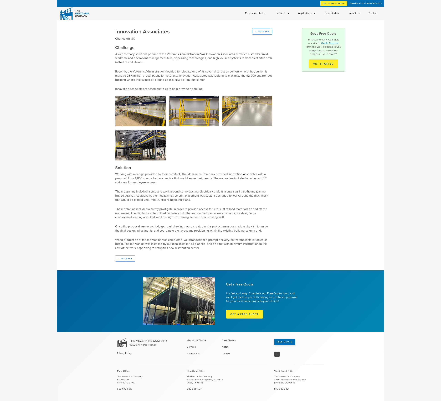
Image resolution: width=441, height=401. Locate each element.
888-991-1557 (194, 388)
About (225, 346)
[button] (282, 13)
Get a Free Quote (334, 3)
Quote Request (329, 43)
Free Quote (285, 342)
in (277, 354)
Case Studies (332, 13)
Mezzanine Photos (255, 13)
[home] (74, 13)
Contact (373, 13)
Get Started (323, 63)
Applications (193, 353)
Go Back (262, 31)
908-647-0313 (374, 3)
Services (191, 346)
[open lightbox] (140, 111)
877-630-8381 (281, 388)
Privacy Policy (124, 353)
